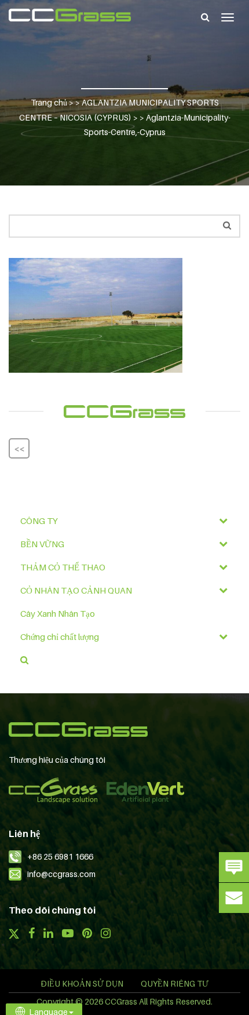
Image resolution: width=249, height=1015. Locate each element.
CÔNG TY (39, 520)
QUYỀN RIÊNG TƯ (174, 983)
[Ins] (106, 934)
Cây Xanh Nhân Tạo (57, 613)
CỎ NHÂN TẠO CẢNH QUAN (76, 590)
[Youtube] (68, 934)
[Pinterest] (87, 934)
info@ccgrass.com (61, 874)
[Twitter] (14, 935)
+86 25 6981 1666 (60, 856)
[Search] (205, 17)
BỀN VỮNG (42, 544)
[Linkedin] (48, 934)
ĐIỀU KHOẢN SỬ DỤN (82, 983)
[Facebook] (31, 934)
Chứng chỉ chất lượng (59, 636)
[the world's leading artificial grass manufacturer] (70, 15)
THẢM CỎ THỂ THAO (62, 567)
